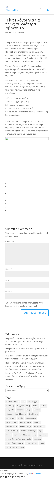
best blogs (10, 406)
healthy (20, 418)
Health (21, 32)
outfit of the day (12, 431)
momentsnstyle (25, 427)
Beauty (16, 401)
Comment (10, 241)
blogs (28, 406)
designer (20, 410)
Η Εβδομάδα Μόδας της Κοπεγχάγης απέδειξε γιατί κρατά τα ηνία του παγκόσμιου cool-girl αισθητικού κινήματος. (25, 341)
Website (8, 291)
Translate (37, 473)
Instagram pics (11, 422)
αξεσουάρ (43, 435)
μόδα (29, 439)
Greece (9, 414)
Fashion (37, 410)
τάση (42, 443)
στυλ (28, 443)
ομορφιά (37, 439)
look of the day (25, 422)
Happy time (10, 418)
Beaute (9, 401)
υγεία (22, 447)
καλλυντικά (20, 439)
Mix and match (11, 427)
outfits (23, 431)
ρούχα (20, 443)
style (40, 431)
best (23, 401)
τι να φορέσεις (12, 447)
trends (8, 435)
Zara (34, 435)
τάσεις (34, 443)
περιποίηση (11, 443)
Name (8, 269)
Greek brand (33, 414)
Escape (28, 410)
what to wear (25, 435)
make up (37, 422)
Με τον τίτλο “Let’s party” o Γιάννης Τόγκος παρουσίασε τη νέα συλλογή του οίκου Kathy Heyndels (25, 376)
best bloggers (33, 401)
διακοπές (10, 439)
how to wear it (31, 418)
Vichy (16, 435)
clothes (35, 406)
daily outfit (10, 410)
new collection (39, 427)
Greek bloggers (20, 414)
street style (32, 431)
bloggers (20, 406)
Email (8, 280)
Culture (43, 406)
